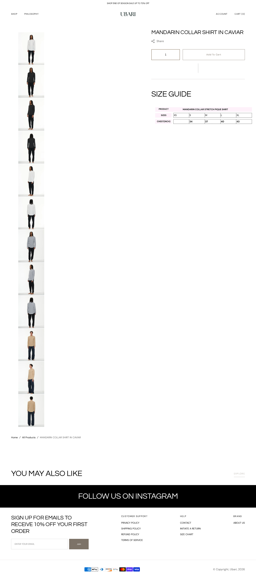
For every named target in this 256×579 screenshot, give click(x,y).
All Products (29, 437)
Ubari (233, 569)
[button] (221, 14)
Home (14, 437)
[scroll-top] (248, 571)
